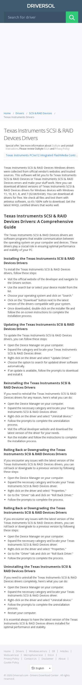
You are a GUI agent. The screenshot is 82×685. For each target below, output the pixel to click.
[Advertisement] (41, 68)
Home (7, 651)
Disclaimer (47, 658)
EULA (47, 148)
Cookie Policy (11, 662)
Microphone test (33, 655)
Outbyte (56, 145)
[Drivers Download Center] (41, 5)
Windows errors (38, 651)
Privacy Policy (62, 148)
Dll (53, 651)
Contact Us (30, 658)
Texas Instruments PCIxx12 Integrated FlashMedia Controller (42, 155)
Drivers (20, 651)
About (62, 658)
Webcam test (11, 655)
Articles (64, 651)
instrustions (12, 148)
